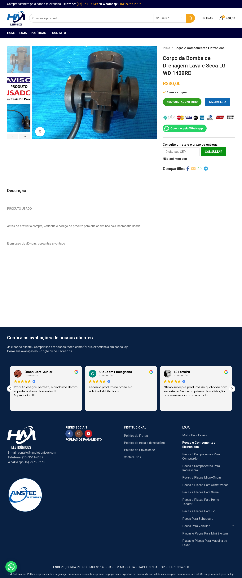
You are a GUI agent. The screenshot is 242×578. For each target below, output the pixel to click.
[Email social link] (193, 168)
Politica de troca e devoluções (144, 443)
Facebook (65, 351)
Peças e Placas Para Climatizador (205, 485)
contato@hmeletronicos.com (32, 452)
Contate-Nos (132, 457)
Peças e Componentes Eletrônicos (199, 48)
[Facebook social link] (187, 168)
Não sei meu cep (175, 159)
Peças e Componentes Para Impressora (201, 468)
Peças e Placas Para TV (198, 511)
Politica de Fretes (136, 436)
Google (43, 351)
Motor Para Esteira (194, 435)
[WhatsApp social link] (200, 168)
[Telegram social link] (206, 168)
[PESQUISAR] (190, 18)
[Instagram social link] (79, 434)
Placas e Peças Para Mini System (205, 533)
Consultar (213, 152)
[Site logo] (16, 18)
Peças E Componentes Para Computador (201, 456)
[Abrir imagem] (40, 131)
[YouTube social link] (88, 434)
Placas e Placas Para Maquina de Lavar (204, 543)
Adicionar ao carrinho (182, 101)
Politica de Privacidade (139, 450)
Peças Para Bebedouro (197, 519)
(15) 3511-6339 (87, 4)
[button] (12, 136)
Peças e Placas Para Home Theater (200, 502)
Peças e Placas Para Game (200, 492)
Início (166, 48)
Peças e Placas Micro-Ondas (202, 477)
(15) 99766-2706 (129, 4)
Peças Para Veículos (196, 526)
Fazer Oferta (217, 101)
